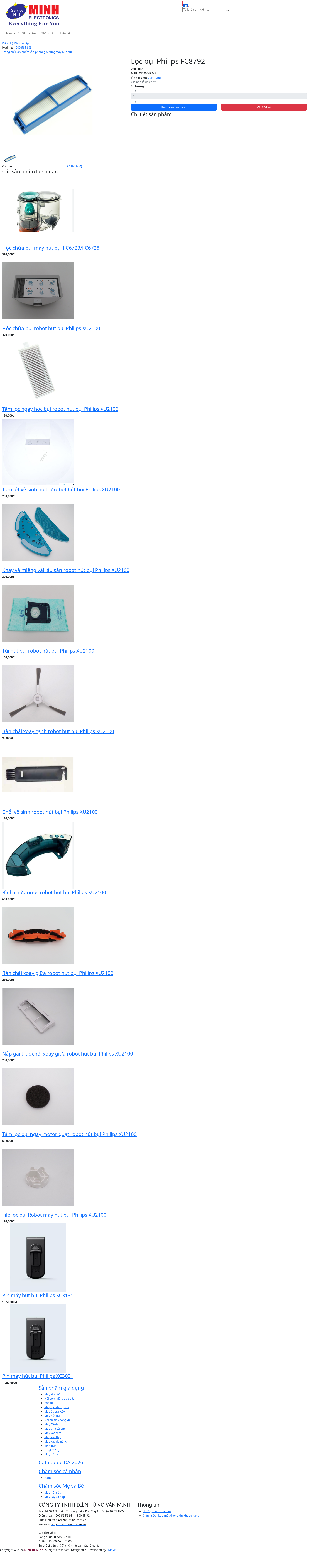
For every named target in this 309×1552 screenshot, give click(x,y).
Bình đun (50, 1446)
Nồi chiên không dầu (58, 1420)
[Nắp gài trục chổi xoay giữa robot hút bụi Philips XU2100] (38, 1016)
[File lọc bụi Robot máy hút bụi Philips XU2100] (38, 1177)
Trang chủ (12, 33)
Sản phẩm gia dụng (42, 52)
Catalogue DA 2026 (61, 1462)
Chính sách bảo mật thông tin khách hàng (171, 1515)
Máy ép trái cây (54, 1411)
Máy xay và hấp (54, 1497)
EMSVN (111, 1550)
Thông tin (48, 33)
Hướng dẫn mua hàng (158, 1511)
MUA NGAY (264, 107)
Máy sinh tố (52, 1394)
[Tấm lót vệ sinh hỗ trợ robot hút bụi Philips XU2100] (38, 452)
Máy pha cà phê (55, 1429)
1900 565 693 (23, 48)
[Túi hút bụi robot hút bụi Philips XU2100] (38, 613)
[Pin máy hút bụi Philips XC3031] (38, 1338)
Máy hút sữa (52, 1492)
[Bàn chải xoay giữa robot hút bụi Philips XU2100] (38, 935)
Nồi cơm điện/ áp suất (59, 1399)
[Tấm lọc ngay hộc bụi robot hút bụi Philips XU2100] (38, 371)
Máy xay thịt (52, 1437)
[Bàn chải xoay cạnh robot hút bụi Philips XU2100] (38, 694)
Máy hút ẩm (52, 1454)
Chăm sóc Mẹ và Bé (61, 1485)
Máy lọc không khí (56, 1407)
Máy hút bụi (64, 52)
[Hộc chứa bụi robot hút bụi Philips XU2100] (38, 291)
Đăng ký (8, 43)
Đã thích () (74, 166)
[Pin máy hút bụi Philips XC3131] (38, 1258)
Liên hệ (65, 33)
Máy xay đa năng (55, 1441)
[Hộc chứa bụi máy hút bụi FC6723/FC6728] (38, 210)
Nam (47, 1478)
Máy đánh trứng (55, 1424)
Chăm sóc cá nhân (60, 1471)
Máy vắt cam (52, 1433)
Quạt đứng (51, 1450)
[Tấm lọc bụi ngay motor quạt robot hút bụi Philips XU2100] (38, 1096)
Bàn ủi (48, 1403)
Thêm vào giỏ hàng (174, 107)
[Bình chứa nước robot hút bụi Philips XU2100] (38, 855)
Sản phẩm (29, 33)
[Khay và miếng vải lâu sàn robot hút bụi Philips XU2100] (38, 532)
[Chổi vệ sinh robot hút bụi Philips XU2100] (38, 774)
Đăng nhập (21, 43)
